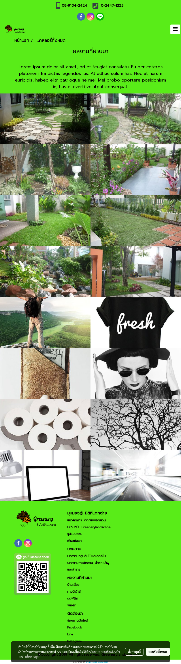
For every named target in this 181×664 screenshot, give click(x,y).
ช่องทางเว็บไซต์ (77, 620)
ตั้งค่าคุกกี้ (134, 652)
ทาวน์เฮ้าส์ (74, 591)
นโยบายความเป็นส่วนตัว (104, 652)
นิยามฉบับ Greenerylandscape (89, 527)
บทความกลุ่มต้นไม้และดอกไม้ (86, 556)
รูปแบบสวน (74, 534)
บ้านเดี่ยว (73, 584)
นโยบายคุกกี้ (32, 656)
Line (70, 634)
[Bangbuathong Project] (45, 119)
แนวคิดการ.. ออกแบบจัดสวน (86, 520)
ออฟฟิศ (72, 598)
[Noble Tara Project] (135, 271)
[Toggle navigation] (175, 29)
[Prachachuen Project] (135, 119)
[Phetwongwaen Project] (135, 220)
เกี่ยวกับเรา (74, 540)
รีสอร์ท (71, 605)
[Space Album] (45, 322)
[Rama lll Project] (45, 169)
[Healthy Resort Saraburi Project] (45, 271)
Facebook (74, 627)
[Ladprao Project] (135, 169)
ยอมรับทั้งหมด (158, 652)
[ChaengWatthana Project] (45, 220)
